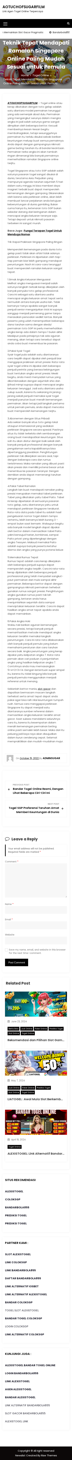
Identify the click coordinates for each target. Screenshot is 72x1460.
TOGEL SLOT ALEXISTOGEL (22, 1310)
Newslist (20, 1455)
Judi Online (26, 1028)
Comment (11, 861)
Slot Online (14, 1033)
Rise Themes (49, 1455)
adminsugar (51, 758)
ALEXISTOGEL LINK (16, 1421)
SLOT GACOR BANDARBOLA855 (25, 1413)
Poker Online (41, 1028)
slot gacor (44, 689)
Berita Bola (13, 1028)
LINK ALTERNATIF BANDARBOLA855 (27, 1405)
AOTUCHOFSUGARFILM (24, 7)
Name (9, 904)
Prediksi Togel (56, 1028)
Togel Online (28, 1033)
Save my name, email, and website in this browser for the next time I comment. (37, 951)
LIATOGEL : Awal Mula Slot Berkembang (37, 1099)
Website (9, 934)
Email (9, 919)
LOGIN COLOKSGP (16, 1326)
